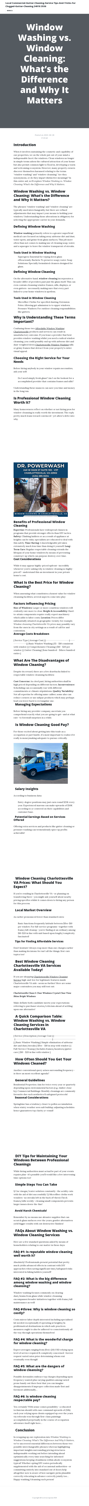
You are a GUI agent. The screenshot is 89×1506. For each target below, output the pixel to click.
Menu (9, 11)
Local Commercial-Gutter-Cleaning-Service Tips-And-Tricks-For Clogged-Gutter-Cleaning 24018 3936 (40, 5)
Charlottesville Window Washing (52, 344)
